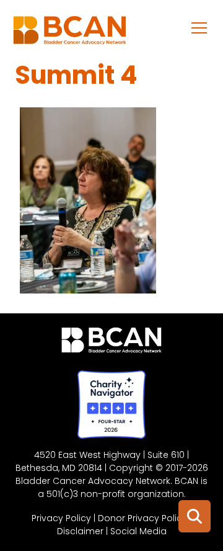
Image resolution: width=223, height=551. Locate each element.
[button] (199, 27)
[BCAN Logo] (112, 343)
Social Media (138, 531)
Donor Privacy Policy (142, 518)
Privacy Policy (61, 518)
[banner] (69, 33)
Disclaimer (80, 531)
